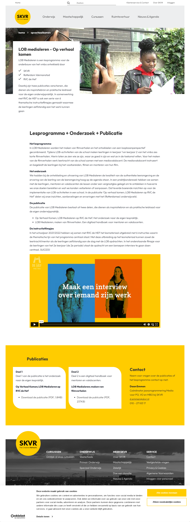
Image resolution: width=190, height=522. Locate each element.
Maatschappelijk (73, 16)
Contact (150, 456)
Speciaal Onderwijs (90, 467)
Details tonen (42, 516)
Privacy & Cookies (156, 467)
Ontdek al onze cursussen (60, 456)
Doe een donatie (122, 473)
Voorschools (86, 456)
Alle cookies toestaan (166, 493)
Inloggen (171, 2)
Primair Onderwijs (90, 462)
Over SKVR (158, 2)
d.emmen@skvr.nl (139, 399)
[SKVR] (22, 16)
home (21, 32)
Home (17, 2)
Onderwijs (49, 16)
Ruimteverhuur (121, 16)
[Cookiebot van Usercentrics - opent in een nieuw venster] (18, 516)
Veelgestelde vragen (157, 462)
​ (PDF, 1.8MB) (55, 397)
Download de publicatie (34, 397)
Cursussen (97, 16)
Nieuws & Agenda (148, 16)
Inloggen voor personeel (159, 478)
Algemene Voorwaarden (159, 473)
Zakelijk (117, 467)
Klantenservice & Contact (138, 2)
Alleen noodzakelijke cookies (167, 502)
